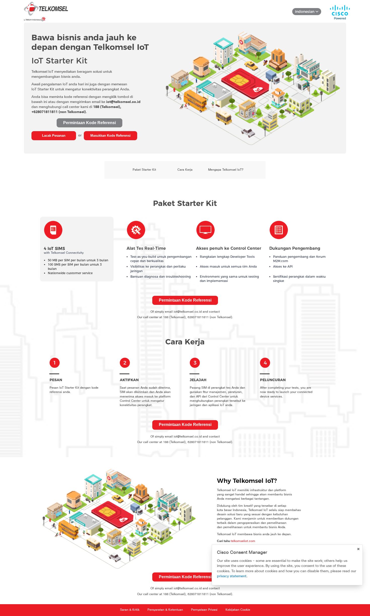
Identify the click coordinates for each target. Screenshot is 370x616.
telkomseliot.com (243, 541)
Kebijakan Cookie (238, 609)
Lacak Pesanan (53, 135)
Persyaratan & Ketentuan (165, 609)
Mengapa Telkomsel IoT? (225, 169)
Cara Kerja (185, 169)
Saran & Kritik (129, 609)
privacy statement (231, 576)
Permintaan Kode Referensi (89, 123)
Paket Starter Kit (144, 169)
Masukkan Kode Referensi (110, 135)
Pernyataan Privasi (204, 609)
